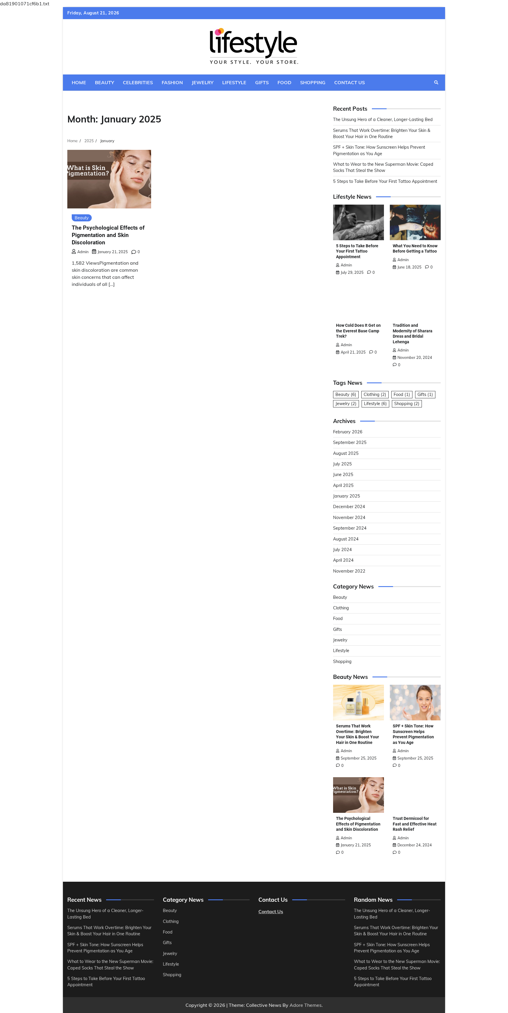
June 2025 (343, 474)
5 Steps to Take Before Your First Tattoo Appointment (385, 181)
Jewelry (202, 82)
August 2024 (346, 539)
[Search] (436, 82)
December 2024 (349, 506)
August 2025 (346, 453)
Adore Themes (306, 1005)
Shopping (312, 82)
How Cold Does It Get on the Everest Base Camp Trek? (358, 331)
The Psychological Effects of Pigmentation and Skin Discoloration (108, 235)
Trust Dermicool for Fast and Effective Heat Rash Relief (415, 824)
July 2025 (342, 464)
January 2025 (346, 496)
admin (82, 251)
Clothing (375, 394)
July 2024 (342, 549)
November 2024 (349, 517)
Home (79, 82)
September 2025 (350, 442)
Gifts (262, 82)
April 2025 (343, 485)
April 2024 (343, 560)
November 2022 (349, 571)
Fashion (172, 82)
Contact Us (349, 82)
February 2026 (347, 432)
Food (284, 82)
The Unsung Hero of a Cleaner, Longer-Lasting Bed (383, 119)
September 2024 (350, 528)
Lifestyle (234, 82)
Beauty (104, 82)
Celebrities (138, 82)
